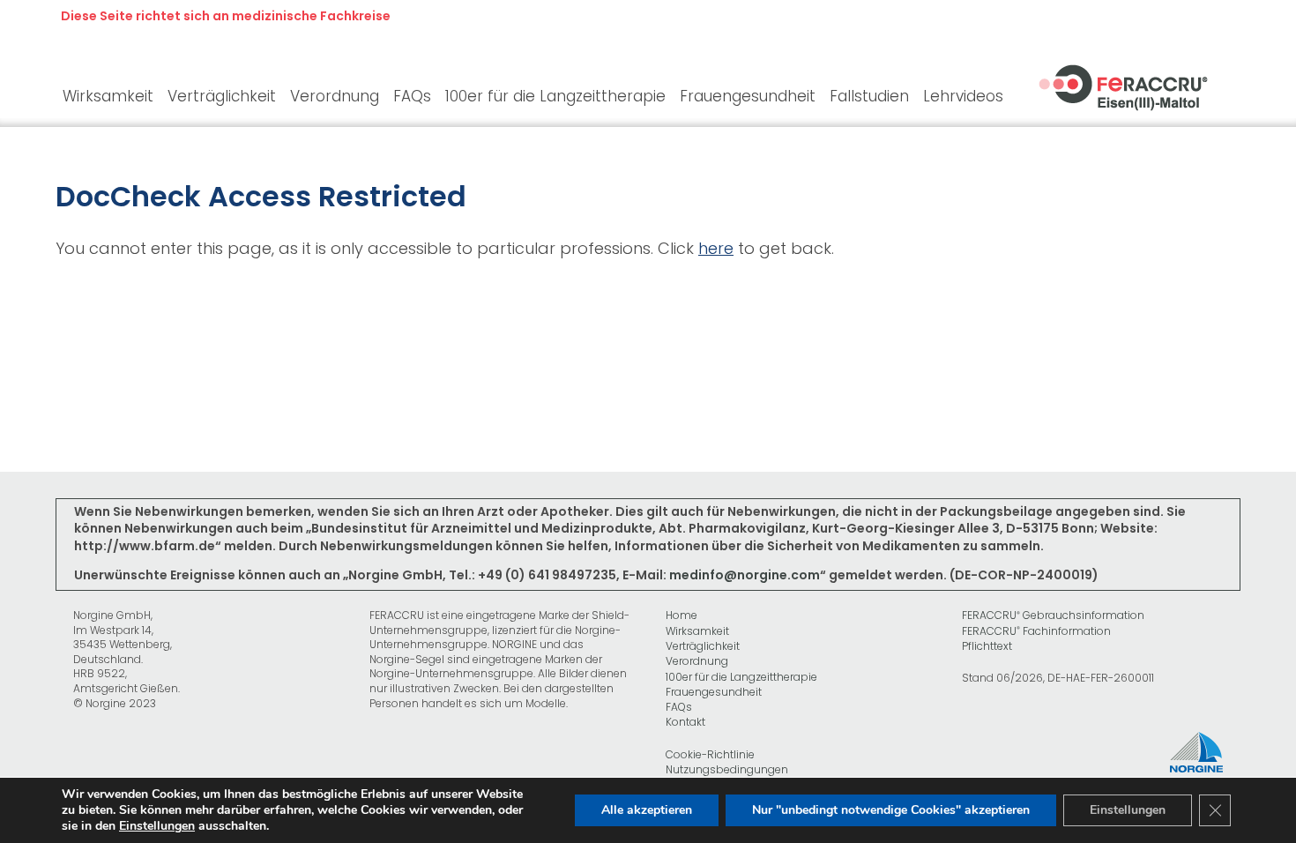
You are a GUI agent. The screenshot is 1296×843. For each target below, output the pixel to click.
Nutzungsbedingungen (727, 770)
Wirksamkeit (697, 631)
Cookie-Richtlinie (710, 755)
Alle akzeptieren (646, 810)
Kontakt (685, 722)
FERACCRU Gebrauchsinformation (1053, 615)
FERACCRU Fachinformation (1036, 631)
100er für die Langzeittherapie (741, 677)
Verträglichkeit (703, 646)
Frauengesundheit (714, 692)
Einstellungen (157, 826)
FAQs (679, 707)
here (716, 248)
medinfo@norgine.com (744, 575)
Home (681, 615)
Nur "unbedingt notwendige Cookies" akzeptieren (891, 810)
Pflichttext (987, 646)
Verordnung (697, 661)
